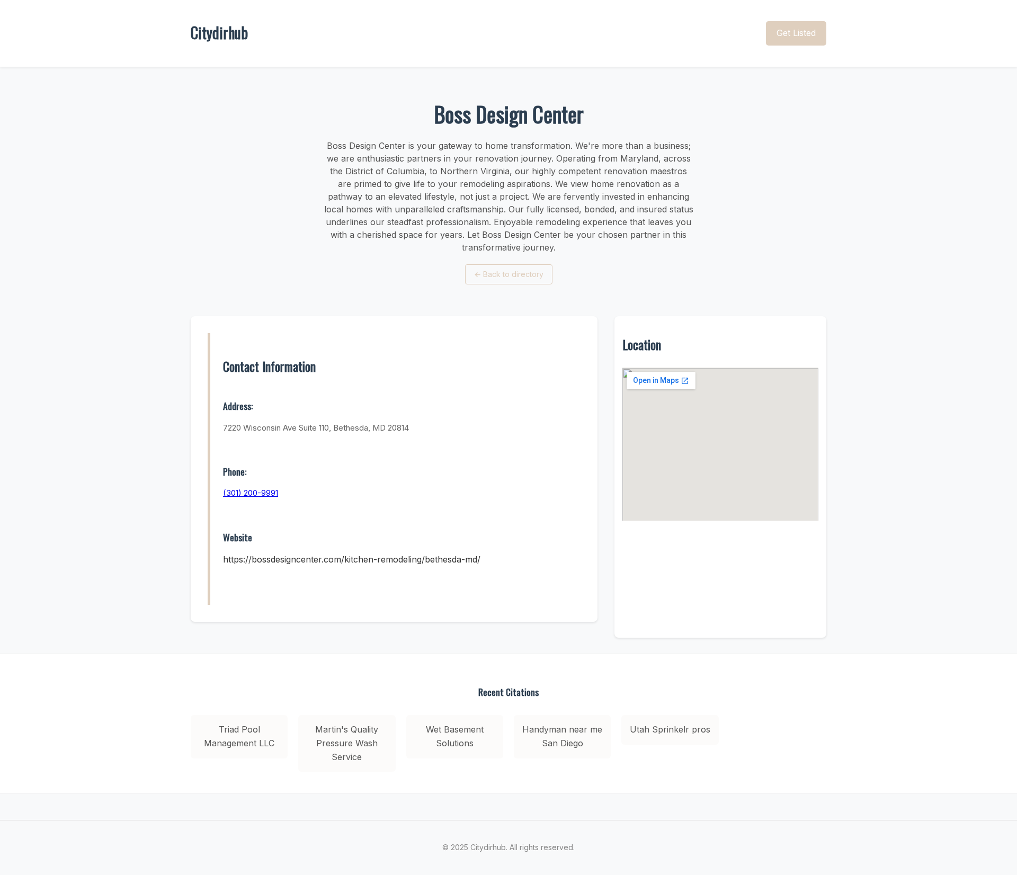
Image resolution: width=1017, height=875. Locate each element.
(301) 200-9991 (250, 493)
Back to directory (508, 274)
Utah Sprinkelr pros (670, 729)
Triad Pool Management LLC (239, 736)
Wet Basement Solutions (455, 736)
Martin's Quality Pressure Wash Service (346, 743)
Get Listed (796, 33)
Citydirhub (219, 32)
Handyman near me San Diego (562, 736)
